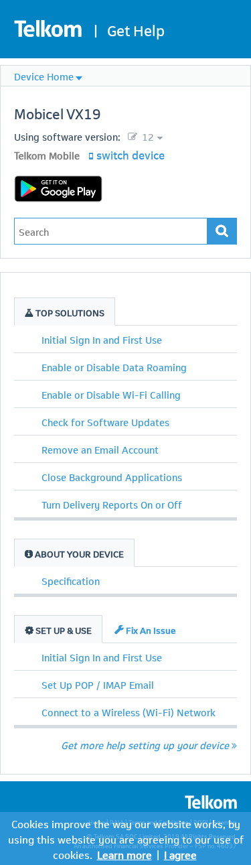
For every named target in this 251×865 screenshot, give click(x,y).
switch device (130, 154)
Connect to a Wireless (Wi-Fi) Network (128, 711)
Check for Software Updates (105, 421)
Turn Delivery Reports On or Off (111, 504)
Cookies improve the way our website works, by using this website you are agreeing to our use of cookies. (126, 838)
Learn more (124, 854)
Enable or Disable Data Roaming (114, 366)
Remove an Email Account (100, 449)
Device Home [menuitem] (44, 75)
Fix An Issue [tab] (150, 629)
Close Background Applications (111, 476)
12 (146, 136)
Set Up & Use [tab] (62, 629)
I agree (180, 854)
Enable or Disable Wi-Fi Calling (111, 394)
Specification (70, 580)
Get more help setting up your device (145, 744)
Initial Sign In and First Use (101, 339)
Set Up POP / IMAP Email (97, 684)
